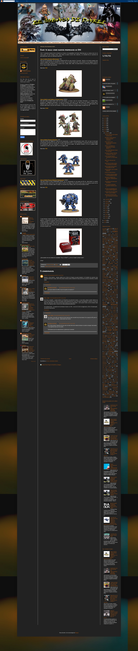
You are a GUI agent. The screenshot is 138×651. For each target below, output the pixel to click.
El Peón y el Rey (25, 302)
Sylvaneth (109, 370)
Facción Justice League (111, 294)
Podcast (104, 352)
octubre (107, 201)
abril (106, 212)
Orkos (115, 348)
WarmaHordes (55, 42)
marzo (106, 214)
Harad (105, 314)
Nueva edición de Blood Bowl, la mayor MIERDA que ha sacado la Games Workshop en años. (110, 423)
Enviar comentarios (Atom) (52, 361)
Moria (117, 341)
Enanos (114, 286)
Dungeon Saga (113, 282)
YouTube (114, 396)
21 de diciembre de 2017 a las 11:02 (58, 298)
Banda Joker (107, 249)
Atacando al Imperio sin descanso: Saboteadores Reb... (111, 178)
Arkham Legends (108, 236)
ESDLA (38, 42)
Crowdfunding (106, 277)
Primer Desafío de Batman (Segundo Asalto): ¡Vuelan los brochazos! (113, 479)
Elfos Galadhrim (106, 286)
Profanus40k (25, 259)
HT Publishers (115, 320)
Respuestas (48, 284)
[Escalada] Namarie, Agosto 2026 (28, 234)
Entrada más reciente (45, 358)
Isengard (116, 324)
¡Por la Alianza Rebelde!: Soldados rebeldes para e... (111, 185)
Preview (109, 352)
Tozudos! (24, 275)
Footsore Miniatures (108, 300)
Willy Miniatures (108, 394)
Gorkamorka (105, 310)
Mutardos (114, 342)
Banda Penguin (114, 255)
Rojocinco (104, 359)
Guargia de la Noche (114, 313)
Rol (108, 359)
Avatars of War (112, 240)
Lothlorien (114, 334)
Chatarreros (105, 273)
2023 (105, 120)
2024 (105, 118)
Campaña (109, 270)
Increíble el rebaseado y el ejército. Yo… (105, 104)
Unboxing (105, 378)
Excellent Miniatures (114, 290)
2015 (105, 222)
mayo (106, 210)
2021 (105, 123)
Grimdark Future (105, 313)
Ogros (113, 346)
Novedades (58, 266)
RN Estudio (112, 358)
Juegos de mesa (111, 326)
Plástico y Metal (25, 216)
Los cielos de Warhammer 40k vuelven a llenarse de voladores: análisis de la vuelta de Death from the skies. (110, 521)
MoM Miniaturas (112, 340)
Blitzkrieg (111, 267)
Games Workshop (51, 266)
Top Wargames (115, 374)
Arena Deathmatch (114, 234)
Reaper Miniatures (106, 355)
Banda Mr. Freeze (107, 253)
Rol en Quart (113, 359)
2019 (105, 127)
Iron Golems (110, 324)
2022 (105, 122)
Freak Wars (110, 301)
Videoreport (114, 382)
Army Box (114, 236)
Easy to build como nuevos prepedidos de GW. (111, 167)
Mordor (111, 341)
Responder (46, 282)
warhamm (113, 383)
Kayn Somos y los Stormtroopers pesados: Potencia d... (111, 143)
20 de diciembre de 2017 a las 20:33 (55, 275)
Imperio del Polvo (108, 322)
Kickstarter (109, 328)
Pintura (110, 42)
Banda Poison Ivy (109, 256)
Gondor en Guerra (112, 309)
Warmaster (105, 393)
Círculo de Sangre (112, 273)
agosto (106, 205)
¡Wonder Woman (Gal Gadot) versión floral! (111, 135)
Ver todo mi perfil (24, 73)
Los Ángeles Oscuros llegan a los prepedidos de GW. (111, 175)
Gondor (104, 309)
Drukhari (106, 282)
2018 (105, 129)
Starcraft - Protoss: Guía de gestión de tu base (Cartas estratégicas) (32, 263)
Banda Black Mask (109, 247)
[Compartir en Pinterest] (69, 264)
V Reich (110, 379)
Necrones (113, 344)
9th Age (110, 228)
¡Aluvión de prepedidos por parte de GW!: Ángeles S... (111, 189)
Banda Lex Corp (112, 252)
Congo (110, 274)
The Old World (112, 371)
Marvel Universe (110, 335)
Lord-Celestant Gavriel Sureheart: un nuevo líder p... (111, 157)
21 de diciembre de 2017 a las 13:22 (67, 287)
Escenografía (105, 289)
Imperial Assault (114, 321)
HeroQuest (104, 42)
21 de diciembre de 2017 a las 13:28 (67, 323)
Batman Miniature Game (110, 263)
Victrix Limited (107, 382)
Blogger (77, 632)
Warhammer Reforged (112, 386)
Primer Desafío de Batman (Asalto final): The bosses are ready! (113, 506)
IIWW (108, 321)
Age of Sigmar (31, 42)
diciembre (107, 133)
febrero (106, 216)
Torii (105, 375)
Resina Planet (106, 356)
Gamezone (109, 306)
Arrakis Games (108, 237)
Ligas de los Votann (107, 334)
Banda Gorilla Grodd (114, 248)
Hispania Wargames (107, 318)
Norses (104, 345)
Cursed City (114, 277)
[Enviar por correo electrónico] (63, 264)
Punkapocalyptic (71, 42)
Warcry (104, 383)
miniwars (24, 345)
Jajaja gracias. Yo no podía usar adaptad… (106, 97)
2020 (105, 125)
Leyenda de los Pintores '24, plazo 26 (31, 336)
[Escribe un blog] (64, 264)
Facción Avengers (108, 292)
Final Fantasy (115, 298)
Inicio (20, 42)
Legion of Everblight (107, 333)
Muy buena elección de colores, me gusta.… (106, 83)
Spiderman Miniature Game (108, 364)
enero (106, 218)
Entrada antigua (93, 358)
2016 (105, 220)
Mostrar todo (33, 361)
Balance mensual (113, 243)
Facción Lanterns (106, 296)
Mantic (104, 335)
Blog (116, 267)
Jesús (45, 275)
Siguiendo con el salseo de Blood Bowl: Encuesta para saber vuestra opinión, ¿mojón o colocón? (111, 452)
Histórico (114, 318)
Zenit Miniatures (106, 397)
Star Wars (63, 42)
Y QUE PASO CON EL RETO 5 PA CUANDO (106, 111)
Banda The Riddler (112, 259)
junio (106, 208)
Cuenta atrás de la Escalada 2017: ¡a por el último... (111, 192)
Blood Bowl (44, 42)
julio (106, 206)
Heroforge (109, 316)
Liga (115, 333)
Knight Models (112, 330)
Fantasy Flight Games (111, 297)
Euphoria (84, 42)
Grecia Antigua (113, 310)
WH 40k (25, 42)
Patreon (116, 349)
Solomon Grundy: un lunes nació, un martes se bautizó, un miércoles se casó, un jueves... (111, 614)
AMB (110, 231)
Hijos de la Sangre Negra (110, 317)
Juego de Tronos (107, 325)
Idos (105, 321)
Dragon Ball (115, 281)
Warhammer (106, 385)
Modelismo (104, 340)
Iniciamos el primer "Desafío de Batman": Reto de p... (111, 154)
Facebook (114, 296)
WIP (114, 394)
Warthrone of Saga (113, 393)
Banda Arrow (115, 244)
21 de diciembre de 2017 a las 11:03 (62, 315)
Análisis (46, 266)
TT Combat (116, 375)
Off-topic (108, 346)
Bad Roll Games (107, 241)
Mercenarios (113, 338)
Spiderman (113, 363)
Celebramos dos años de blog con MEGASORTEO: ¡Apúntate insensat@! (113, 408)
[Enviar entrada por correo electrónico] (60, 264)
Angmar (109, 233)
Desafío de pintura (107, 281)
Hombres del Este (106, 320)
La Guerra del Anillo (111, 331)
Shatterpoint (110, 360)
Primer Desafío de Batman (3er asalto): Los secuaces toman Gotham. (113, 492)
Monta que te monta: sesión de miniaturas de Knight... (111, 164)
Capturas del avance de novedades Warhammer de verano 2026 (32, 349)
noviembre (107, 199)
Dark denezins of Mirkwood (108, 278)
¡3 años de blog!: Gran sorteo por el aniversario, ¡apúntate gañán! (114, 437)
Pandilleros (111, 349)
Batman (78, 42)
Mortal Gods (97, 42)
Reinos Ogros (113, 355)
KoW (49, 42)
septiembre (107, 203)
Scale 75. (104, 360)
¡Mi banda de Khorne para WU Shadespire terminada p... (111, 196)
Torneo (109, 375)
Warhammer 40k (64, 266)
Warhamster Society (26, 333)
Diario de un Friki (26, 245)
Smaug (110, 362)
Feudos (109, 298)
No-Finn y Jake (32, 246)
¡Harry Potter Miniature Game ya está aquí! (111, 151)
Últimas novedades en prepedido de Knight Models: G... (110, 147)
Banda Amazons (108, 244)
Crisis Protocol (112, 275)
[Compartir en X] (66, 264)
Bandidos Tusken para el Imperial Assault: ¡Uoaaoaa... (110, 138)
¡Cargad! (24, 233)
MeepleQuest (105, 338)
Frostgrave (90, 42)
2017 (105, 131)
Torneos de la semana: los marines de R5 (31, 278)
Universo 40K (25, 320)
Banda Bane (106, 245)
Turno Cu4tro (107, 376)
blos (114, 269)
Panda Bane (105, 349)
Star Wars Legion (107, 367)
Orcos (110, 348)
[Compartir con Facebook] (67, 264)
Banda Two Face (107, 260)
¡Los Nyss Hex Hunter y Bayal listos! (113, 535)
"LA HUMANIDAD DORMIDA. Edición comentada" (31, 324)
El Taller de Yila (113, 285)
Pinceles (105, 351)
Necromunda (105, 344)
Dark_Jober (47, 298)
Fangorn (104, 297)
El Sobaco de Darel (52, 287)
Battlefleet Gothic (111, 264)
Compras (105, 274)
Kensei (104, 328)
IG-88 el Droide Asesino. (110, 172)
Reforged (24, 287)
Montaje (105, 341)
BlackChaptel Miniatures (107, 266)
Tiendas (108, 374)
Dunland (104, 283)
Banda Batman (114, 245)
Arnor (104, 237)
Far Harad (105, 298)
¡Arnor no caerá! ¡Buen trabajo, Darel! (105, 90)
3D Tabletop (105, 228)
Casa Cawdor (113, 271)
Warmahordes (112, 391)
